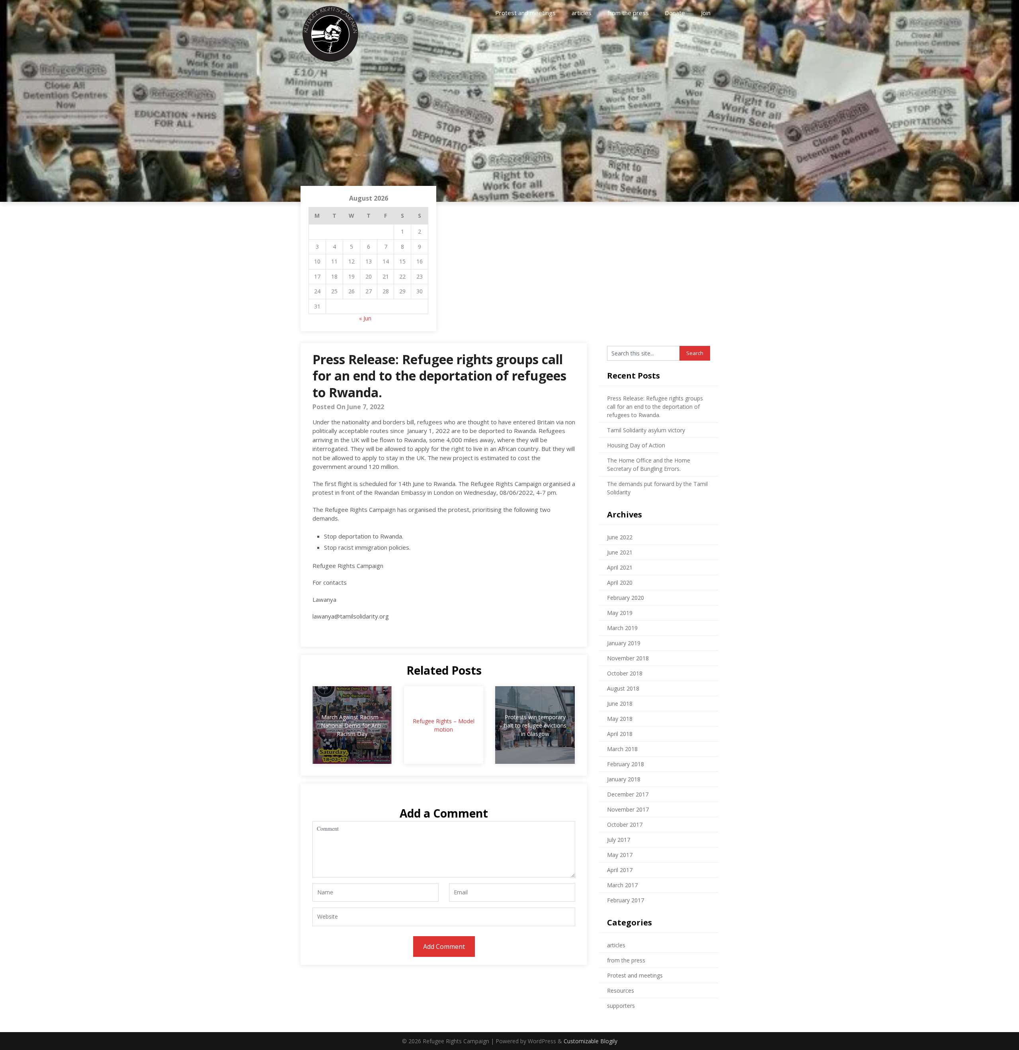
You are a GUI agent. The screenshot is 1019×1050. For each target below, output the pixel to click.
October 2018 (624, 673)
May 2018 (619, 718)
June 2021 (619, 552)
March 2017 (622, 885)
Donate (675, 13)
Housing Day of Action (636, 445)
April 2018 (619, 734)
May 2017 (619, 855)
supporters (621, 1005)
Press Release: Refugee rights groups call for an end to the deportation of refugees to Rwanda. (655, 406)
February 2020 (625, 597)
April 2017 (619, 870)
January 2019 (623, 643)
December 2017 (627, 794)
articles (581, 13)
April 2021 (619, 567)
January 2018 (623, 779)
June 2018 (619, 703)
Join (706, 13)
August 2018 (623, 688)
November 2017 (628, 809)
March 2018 (622, 749)
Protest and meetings (525, 13)
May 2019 (619, 613)
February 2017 (625, 900)
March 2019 (622, 628)
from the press (628, 13)
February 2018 (625, 764)
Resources (620, 990)
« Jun (365, 318)
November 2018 (628, 658)
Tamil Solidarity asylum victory (646, 430)
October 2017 (624, 824)
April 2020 (619, 582)
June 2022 (619, 537)
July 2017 (618, 839)
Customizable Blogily (590, 1041)
